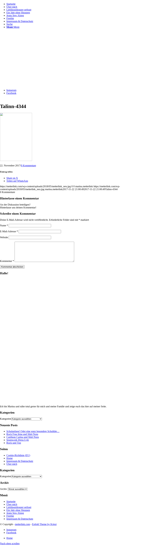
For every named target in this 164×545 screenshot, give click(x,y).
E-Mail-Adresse (9, 231)
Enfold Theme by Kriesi (44, 524)
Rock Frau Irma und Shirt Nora (22, 434)
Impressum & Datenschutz (19, 461)
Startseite (11, 501)
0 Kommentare (28, 165)
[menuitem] (85, 4)
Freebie (10, 516)
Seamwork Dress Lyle (17, 440)
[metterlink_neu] (24, 84)
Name (4, 225)
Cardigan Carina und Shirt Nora (22, 437)
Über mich (11, 464)
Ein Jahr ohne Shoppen (18, 510)
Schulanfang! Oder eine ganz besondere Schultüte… (32, 431)
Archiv (3, 489)
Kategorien (5, 418)
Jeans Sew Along (15, 513)
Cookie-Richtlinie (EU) (18, 455)
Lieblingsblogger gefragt (18, 507)
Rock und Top (13, 442)
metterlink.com (22, 524)
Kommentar (7, 261)
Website (4, 237)
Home (9, 458)
